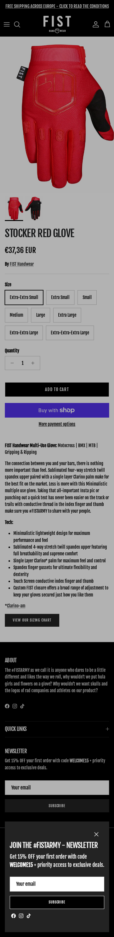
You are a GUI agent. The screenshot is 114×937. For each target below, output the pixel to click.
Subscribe (57, 902)
